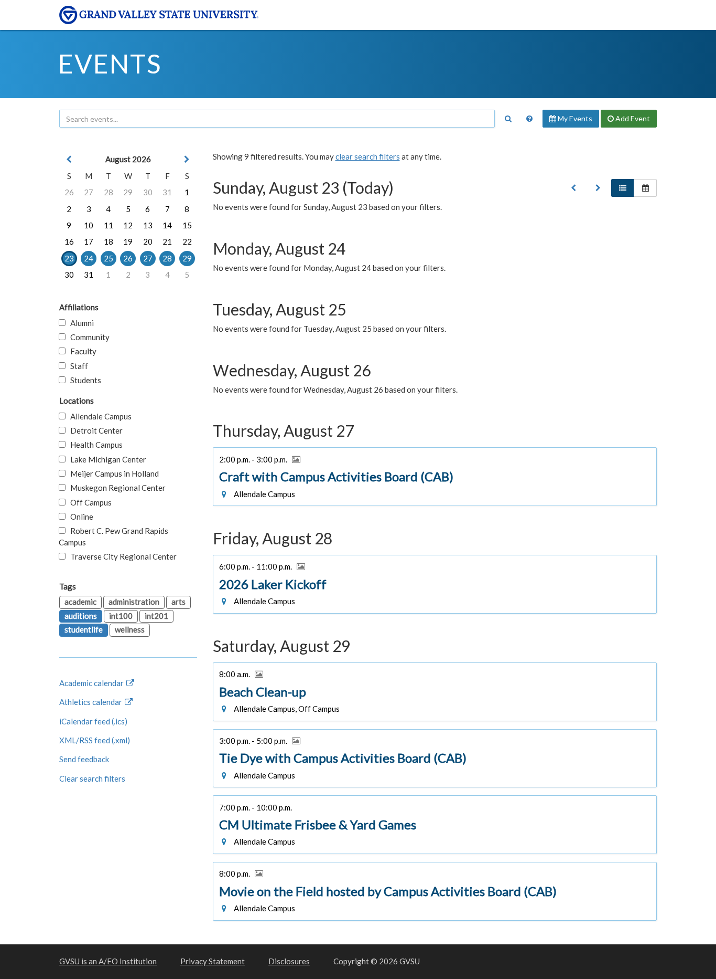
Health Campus (94, 444)
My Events (574, 118)
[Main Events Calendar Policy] (529, 119)
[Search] (507, 119)
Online (79, 516)
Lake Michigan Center (106, 459)
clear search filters (367, 156)
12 (128, 225)
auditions (80, 615)
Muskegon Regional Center (116, 487)
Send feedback (84, 759)
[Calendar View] (645, 188)
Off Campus (89, 502)
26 (69, 192)
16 (69, 241)
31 (167, 192)
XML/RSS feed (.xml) (94, 740)
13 (148, 225)
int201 (156, 615)
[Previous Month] (69, 159)
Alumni (80, 323)
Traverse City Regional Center (121, 556)
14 (167, 225)
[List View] (622, 188)
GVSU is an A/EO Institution (108, 961)
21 (167, 241)
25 (108, 258)
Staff (77, 366)
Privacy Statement (212, 961)
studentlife (83, 629)
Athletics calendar (91, 702)
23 (69, 258)
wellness (130, 629)
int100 (121, 615)
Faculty (81, 351)
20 (148, 241)
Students (83, 380)
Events (109, 63)
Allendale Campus (99, 416)
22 (187, 241)
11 (108, 225)
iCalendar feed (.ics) (93, 721)
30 (148, 192)
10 (88, 225)
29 (128, 192)
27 (88, 192)
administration (134, 601)
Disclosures (289, 961)
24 (88, 258)
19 (128, 241)
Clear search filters (92, 778)
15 (187, 225)
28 (108, 192)
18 (108, 241)
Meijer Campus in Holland (112, 473)
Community (88, 337)
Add (632, 118)
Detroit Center (94, 430)
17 (88, 241)
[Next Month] (187, 159)
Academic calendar (92, 683)
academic (80, 601)
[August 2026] (573, 188)
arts (178, 601)
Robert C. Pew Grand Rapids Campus (113, 536)
